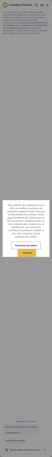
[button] (26, 245)
